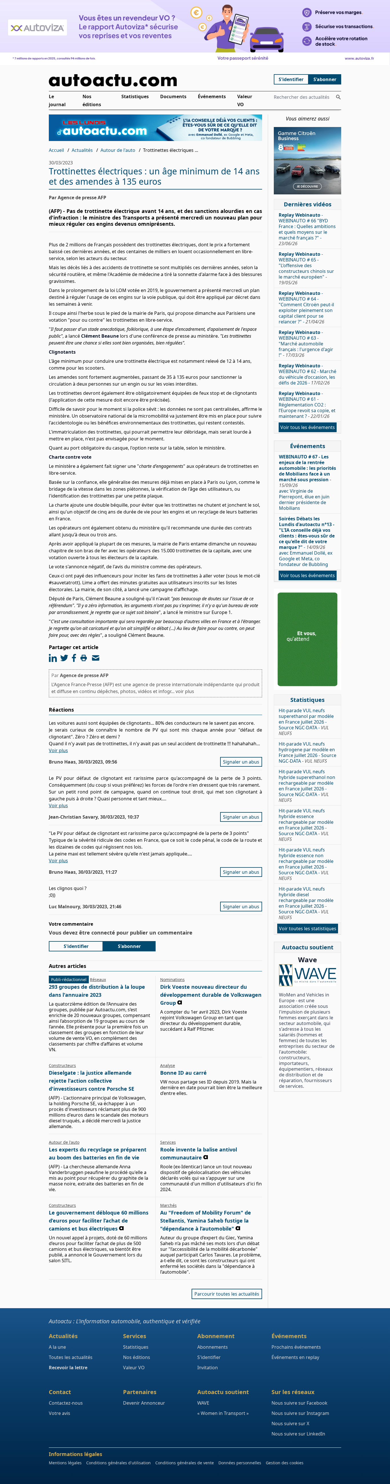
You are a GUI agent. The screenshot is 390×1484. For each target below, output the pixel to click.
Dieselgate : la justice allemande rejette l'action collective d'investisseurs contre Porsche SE (91, 1080)
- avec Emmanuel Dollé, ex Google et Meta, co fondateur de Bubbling (307, 541)
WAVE (203, 1403)
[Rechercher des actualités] (338, 97)
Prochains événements (296, 1347)
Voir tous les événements (307, 427)
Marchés (168, 1205)
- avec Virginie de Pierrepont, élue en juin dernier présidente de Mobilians (307, 482)
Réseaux (98, 979)
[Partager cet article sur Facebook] (74, 658)
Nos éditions (92, 100)
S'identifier (291, 79)
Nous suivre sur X (290, 1423)
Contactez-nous (66, 1403)
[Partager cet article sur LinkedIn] (53, 658)
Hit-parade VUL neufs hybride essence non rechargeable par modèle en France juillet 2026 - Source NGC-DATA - (306, 864)
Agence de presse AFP (84, 675)
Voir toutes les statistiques (307, 928)
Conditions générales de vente (184, 1462)
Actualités (82, 150)
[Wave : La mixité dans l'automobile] (307, 975)
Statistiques (135, 96)
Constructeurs (62, 1065)
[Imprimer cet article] (84, 658)
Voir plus (58, 750)
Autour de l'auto (117, 150)
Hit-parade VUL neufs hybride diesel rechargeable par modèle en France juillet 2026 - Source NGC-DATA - (306, 903)
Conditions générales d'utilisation (118, 1462)
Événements (212, 96)
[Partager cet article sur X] (64, 658)
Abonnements (212, 1347)
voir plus (185, 691)
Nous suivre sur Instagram (300, 1413)
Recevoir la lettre (68, 1367)
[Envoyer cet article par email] (95, 658)
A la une (57, 1347)
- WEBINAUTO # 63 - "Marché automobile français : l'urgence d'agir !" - (306, 343)
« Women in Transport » (223, 1413)
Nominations (172, 979)
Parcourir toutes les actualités (226, 1294)
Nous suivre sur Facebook (299, 1403)
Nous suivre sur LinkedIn (298, 1434)
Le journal (57, 100)
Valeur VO (244, 100)
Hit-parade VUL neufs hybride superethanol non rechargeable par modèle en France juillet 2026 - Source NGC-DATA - (307, 785)
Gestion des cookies (284, 1462)
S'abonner (324, 79)
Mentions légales (65, 1462)
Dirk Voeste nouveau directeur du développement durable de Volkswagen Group (211, 994)
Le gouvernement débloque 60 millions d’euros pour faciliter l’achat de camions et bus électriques (98, 1220)
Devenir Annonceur (144, 1403)
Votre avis (59, 1413)
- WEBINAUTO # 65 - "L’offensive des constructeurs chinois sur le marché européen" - (306, 268)
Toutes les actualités (71, 1357)
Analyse (167, 1065)
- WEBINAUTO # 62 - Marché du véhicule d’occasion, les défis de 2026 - (307, 374)
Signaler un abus (241, 762)
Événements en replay (295, 1357)
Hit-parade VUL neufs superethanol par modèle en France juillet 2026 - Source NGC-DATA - (306, 721)
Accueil (56, 150)
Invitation (207, 1367)
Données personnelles (239, 1462)
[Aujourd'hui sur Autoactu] (155, 80)
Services (168, 1142)
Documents (173, 96)
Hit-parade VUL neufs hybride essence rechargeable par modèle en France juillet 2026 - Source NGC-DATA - (306, 825)
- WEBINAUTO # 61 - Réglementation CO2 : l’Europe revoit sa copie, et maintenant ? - (307, 404)
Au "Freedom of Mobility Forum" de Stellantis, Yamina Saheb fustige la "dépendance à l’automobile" (205, 1220)
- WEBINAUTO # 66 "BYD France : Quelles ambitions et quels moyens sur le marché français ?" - (307, 229)
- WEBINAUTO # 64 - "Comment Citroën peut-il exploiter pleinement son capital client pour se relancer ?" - (306, 307)
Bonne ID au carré (183, 1072)
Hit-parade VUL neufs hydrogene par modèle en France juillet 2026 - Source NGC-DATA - (307, 752)
